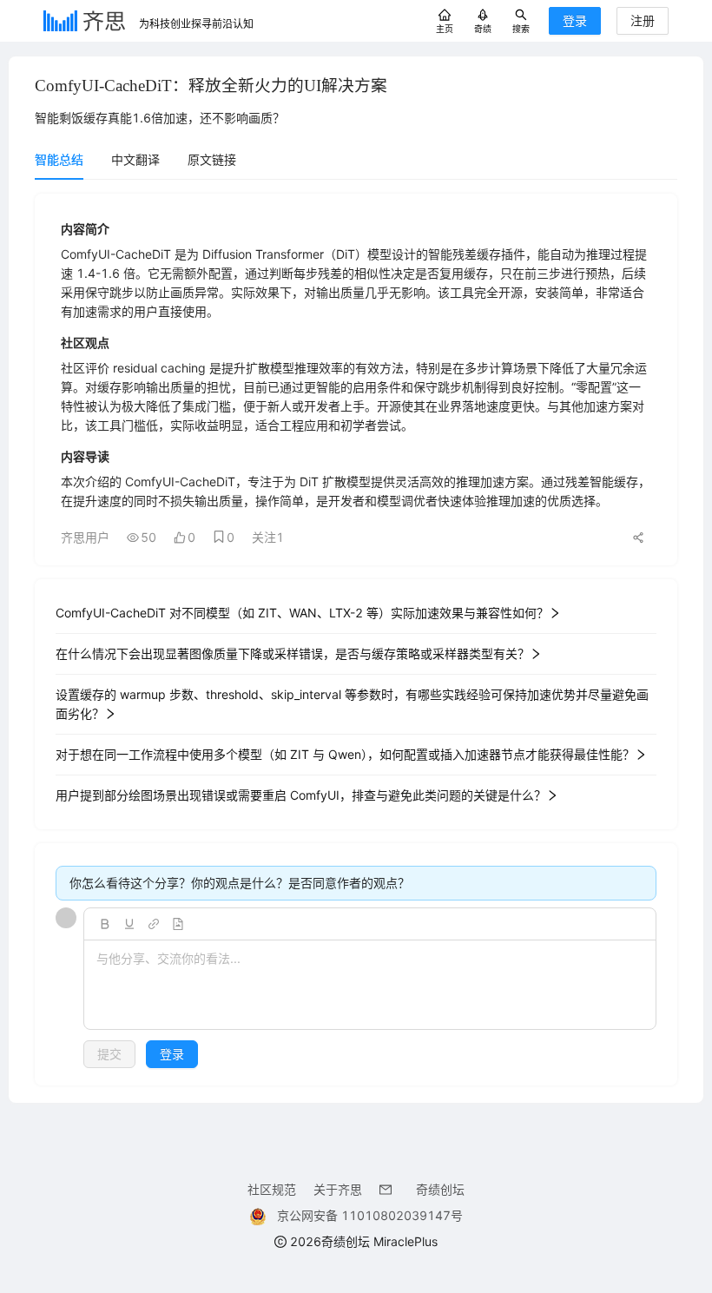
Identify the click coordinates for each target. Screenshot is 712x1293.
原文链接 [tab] (212, 159)
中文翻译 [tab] (135, 159)
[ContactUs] (389, 1189)
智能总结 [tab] (59, 159)
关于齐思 (337, 1189)
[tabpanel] (356, 639)
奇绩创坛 (440, 1189)
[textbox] (370, 985)
